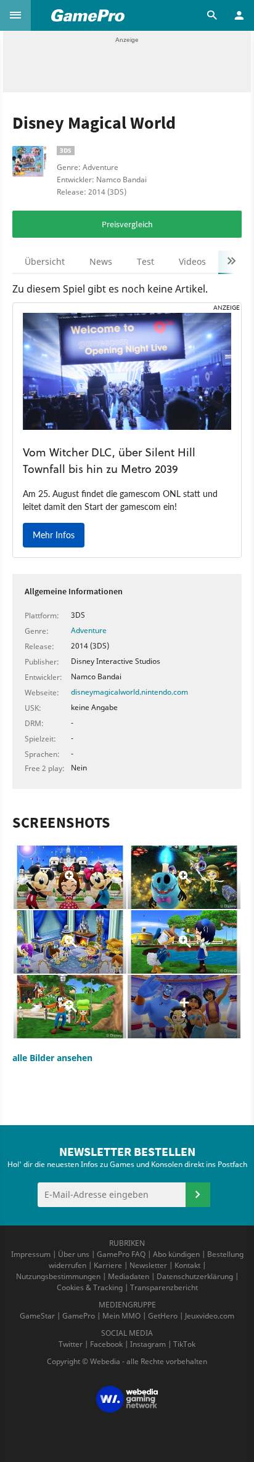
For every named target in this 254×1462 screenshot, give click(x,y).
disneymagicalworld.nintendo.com (129, 692)
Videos (192, 261)
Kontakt (187, 1265)
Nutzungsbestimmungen (58, 1276)
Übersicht (45, 261)
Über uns (73, 1254)
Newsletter (148, 1265)
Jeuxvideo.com (209, 1316)
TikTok (184, 1344)
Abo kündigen (176, 1254)
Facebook (106, 1344)
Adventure (89, 630)
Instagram (148, 1344)
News (100, 261)
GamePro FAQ (121, 1254)
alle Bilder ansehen (52, 1058)
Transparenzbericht (164, 1287)
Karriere (108, 1265)
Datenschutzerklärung (195, 1276)
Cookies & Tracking (90, 1287)
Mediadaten (128, 1276)
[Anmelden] (198, 1194)
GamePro (78, 1316)
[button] (15, 15)
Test (145, 261)
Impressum (31, 1254)
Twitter (71, 1344)
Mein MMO (121, 1316)
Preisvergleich (127, 224)
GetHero (163, 1316)
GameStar (37, 1316)
